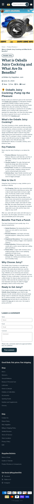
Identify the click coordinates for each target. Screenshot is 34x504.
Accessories (5, 395)
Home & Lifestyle (7, 388)
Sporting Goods (6, 399)
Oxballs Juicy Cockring (10, 101)
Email (3, 324)
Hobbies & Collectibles (8, 392)
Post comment (9, 350)
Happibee (17, 500)
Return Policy (6, 421)
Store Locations (6, 438)
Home (3, 47)
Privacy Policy (6, 441)
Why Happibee (6, 424)
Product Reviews (12, 47)
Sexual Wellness (7, 378)
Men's (3, 371)
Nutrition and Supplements (9, 402)
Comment (4, 330)
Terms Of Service (7, 435)
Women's (4, 375)
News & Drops (6, 457)
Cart (31, 4)
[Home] (8, 4)
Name (3, 317)
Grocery (4, 405)
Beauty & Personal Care (9, 382)
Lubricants (5, 385)
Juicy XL (11, 301)
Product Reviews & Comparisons (11, 464)
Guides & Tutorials (7, 460)
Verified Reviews (7, 431)
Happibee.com (15, 116)
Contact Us (5, 418)
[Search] (27, 4)
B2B (3, 445)
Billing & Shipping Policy (9, 428)
